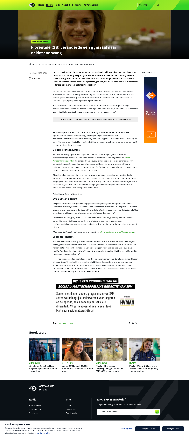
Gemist (31, 417)
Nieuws (49, 5)
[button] (158, 5)
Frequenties (33, 413)
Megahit (66, 5)
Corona (70, 323)
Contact (69, 405)
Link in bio (62, 323)
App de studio (71, 413)
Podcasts (76, 5)
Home (41, 5)
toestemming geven (99, 119)
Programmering (35, 405)
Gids (57, 5)
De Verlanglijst (90, 5)
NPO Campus (144, 5)
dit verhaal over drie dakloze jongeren (117, 232)
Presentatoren (35, 409)
